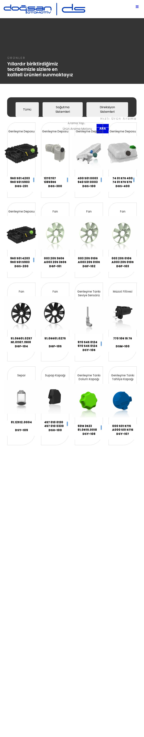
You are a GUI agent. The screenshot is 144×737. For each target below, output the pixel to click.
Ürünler (75, 615)
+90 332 (75, 656)
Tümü (27, 109)
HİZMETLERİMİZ (80, 619)
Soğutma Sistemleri (63, 109)
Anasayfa (77, 601)
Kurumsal (76, 606)
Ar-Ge (74, 610)
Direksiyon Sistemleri (107, 109)
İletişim (75, 624)
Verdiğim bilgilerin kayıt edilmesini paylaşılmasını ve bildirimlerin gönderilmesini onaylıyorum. (47, 556)
